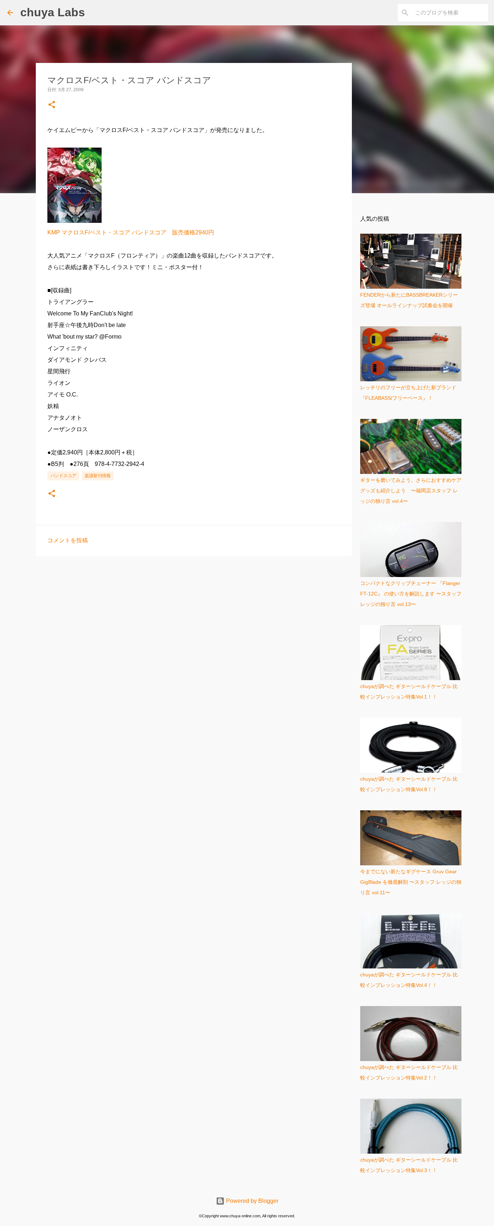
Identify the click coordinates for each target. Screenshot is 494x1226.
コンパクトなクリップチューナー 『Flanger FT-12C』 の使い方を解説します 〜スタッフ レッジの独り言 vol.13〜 (410, 593)
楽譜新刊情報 (98, 475)
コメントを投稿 (67, 540)
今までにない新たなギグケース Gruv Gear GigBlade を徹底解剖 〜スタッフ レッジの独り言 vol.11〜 (410, 882)
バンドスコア (63, 475)
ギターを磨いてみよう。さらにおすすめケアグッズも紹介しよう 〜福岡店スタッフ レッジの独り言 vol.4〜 (410, 490)
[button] (51, 105)
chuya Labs (52, 12)
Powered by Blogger (251, 1201)
